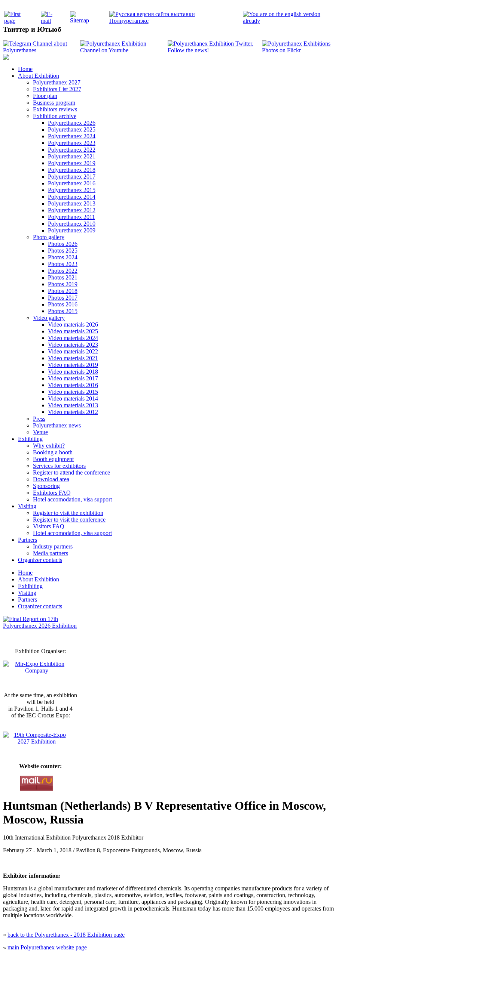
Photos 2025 (62, 250)
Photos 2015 (62, 311)
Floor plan (45, 96)
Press (39, 418)
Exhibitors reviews (55, 109)
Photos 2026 (62, 244)
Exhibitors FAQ (52, 492)
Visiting (27, 506)
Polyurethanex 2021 (71, 156)
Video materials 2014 (73, 398)
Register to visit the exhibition (68, 513)
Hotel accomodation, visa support (72, 499)
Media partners (50, 553)
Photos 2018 (62, 291)
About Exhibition (38, 75)
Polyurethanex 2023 (71, 143)
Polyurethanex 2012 (71, 210)
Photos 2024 (62, 257)
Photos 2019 (62, 284)
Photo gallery (48, 237)
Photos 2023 (62, 264)
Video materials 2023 (73, 345)
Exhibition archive (54, 116)
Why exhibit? (49, 445)
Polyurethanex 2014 (71, 197)
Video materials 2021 (73, 358)
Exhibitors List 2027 (57, 89)
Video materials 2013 (73, 405)
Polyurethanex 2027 (56, 82)
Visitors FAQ (48, 526)
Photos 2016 (62, 304)
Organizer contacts (40, 560)
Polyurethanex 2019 (71, 163)
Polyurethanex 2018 (71, 170)
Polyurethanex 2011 (71, 217)
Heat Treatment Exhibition (243, 978)
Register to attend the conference (71, 472)
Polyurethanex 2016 (71, 183)
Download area (51, 479)
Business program (54, 102)
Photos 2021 (62, 277)
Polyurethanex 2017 (71, 176)
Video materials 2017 (73, 378)
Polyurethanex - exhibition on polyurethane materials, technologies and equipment (186, 962)
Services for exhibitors (59, 466)
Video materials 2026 (73, 324)
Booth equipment (53, 459)
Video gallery (49, 318)
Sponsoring (46, 486)
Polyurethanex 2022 (71, 149)
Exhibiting (30, 439)
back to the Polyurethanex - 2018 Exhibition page (66, 934)
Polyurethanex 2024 (71, 136)
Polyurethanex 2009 (71, 230)
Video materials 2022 (73, 351)
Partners (27, 540)
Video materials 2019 (73, 365)
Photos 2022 (62, 271)
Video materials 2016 (73, 385)
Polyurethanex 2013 (71, 203)
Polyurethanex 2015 (71, 190)
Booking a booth (53, 452)
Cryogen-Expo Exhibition (200, 978)
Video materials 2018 (73, 371)
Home (25, 69)
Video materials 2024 (73, 338)
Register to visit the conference (69, 519)
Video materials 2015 (73, 392)
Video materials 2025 (73, 331)
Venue (40, 432)
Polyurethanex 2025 (71, 129)
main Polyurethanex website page (47, 947)
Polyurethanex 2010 (71, 223)
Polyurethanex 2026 (71, 123)
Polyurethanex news (57, 425)
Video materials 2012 (73, 412)
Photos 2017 (62, 297)
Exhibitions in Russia (282, 978)
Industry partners (53, 546)
